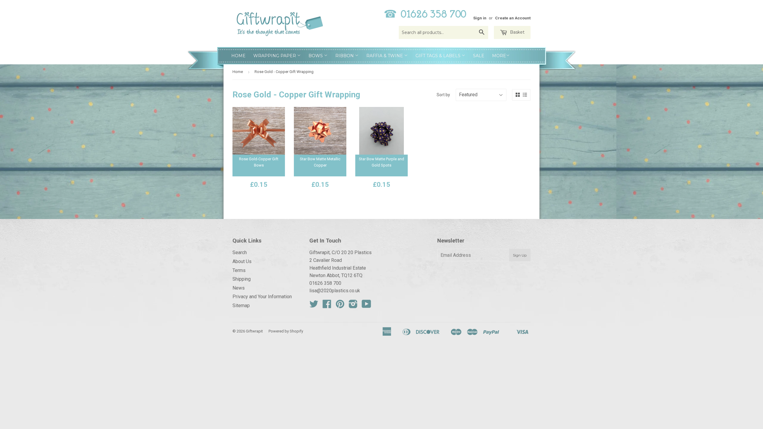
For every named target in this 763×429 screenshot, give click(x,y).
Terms (239, 270)
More (499, 55)
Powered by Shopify (286, 331)
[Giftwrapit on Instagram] (353, 306)
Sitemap (241, 305)
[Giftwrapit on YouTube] (366, 306)
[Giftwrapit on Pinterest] (340, 306)
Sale (478, 55)
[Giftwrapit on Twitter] (313, 306)
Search (239, 252)
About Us (242, 261)
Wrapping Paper (275, 55)
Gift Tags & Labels (438, 55)
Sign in (479, 17)
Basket (517, 32)
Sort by (443, 94)
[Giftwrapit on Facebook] (326, 306)
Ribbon (345, 55)
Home (238, 55)
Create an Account (513, 17)
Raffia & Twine (385, 55)
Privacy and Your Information (262, 296)
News (238, 288)
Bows (316, 55)
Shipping (241, 279)
